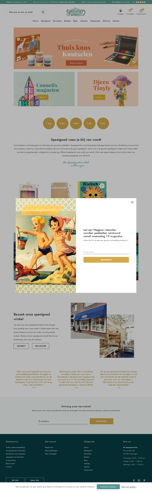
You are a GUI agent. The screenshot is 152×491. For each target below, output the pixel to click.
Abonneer (106, 260)
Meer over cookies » (129, 487)
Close (132, 202)
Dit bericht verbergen (108, 487)
